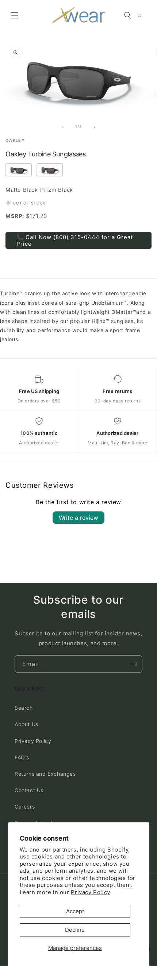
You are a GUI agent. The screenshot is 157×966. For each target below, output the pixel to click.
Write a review (78, 517)
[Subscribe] (134, 664)
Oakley (15, 141)
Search (24, 708)
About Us (26, 724)
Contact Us (29, 790)
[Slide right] (95, 127)
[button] (15, 15)
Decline (75, 929)
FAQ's (22, 757)
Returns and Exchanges (45, 774)
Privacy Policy (90, 892)
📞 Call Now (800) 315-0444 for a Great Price (74, 240)
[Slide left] (62, 127)
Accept (75, 911)
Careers (25, 806)
